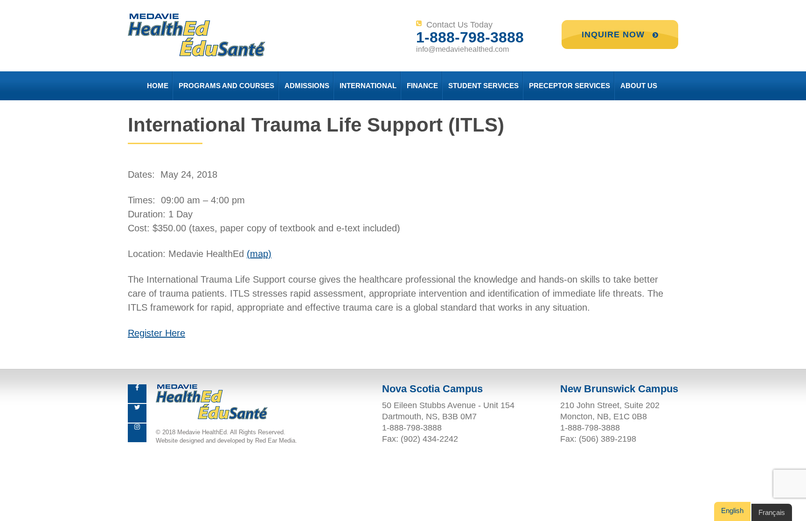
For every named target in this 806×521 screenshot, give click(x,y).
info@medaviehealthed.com (462, 49)
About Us (638, 86)
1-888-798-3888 (470, 37)
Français (771, 512)
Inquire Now (614, 34)
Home (157, 86)
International (368, 86)
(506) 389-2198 (607, 439)
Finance (422, 86)
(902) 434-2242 (429, 439)
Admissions (307, 86)
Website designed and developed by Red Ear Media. (226, 440)
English (732, 510)
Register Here (156, 333)
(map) (259, 254)
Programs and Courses (226, 86)
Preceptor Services (569, 86)
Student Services (483, 86)
